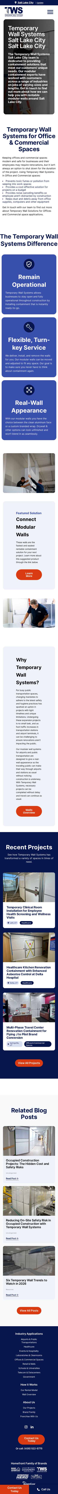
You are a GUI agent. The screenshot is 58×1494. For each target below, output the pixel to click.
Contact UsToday (14, 1489)
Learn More (29, 575)
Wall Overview (29, 1394)
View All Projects (29, 1063)
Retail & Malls (29, 1364)
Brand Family (29, 1412)
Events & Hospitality (29, 1351)
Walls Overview (29, 811)
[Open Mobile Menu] (50, 12)
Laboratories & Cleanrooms (29, 1355)
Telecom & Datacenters (29, 1372)
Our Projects (29, 1407)
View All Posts (29, 1310)
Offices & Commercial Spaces (29, 1359)
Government (29, 1376)
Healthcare (29, 1346)
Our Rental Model (29, 1390)
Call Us (45, 1489)
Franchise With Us (29, 1416)
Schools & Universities (29, 1368)
